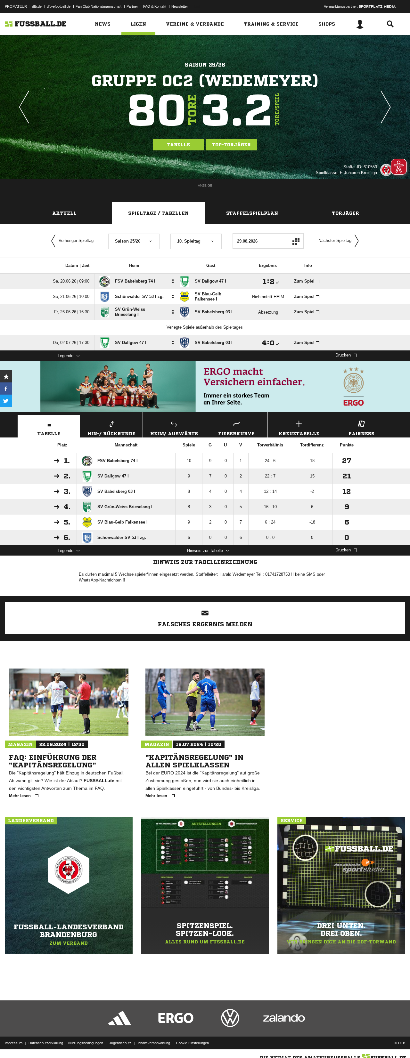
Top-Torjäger (231, 144)
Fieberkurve (236, 433)
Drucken (343, 355)
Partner (132, 6)
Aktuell (64, 213)
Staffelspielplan (252, 213)
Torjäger (345, 213)
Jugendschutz (120, 1043)
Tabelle (178, 144)
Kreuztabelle (299, 433)
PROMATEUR (16, 6)
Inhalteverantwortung (153, 1043)
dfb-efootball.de (58, 6)
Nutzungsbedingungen (85, 1043)
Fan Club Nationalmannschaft (98, 6)
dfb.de (37, 6)
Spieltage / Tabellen (158, 213)
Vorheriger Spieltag (76, 240)
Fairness (361, 433)
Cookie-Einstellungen (192, 1043)
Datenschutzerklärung (46, 1043)
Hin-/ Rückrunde (111, 433)
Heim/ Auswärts (174, 433)
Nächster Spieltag (334, 240)
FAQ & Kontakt (154, 6)
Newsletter (179, 6)
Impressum (13, 1043)
